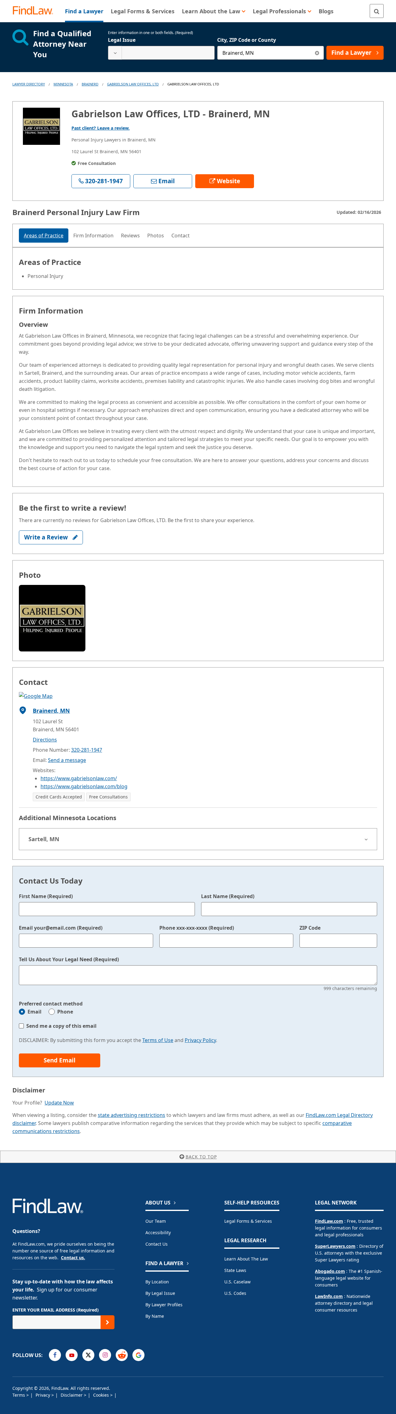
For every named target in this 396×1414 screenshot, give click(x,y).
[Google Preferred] (138, 1355)
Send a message (67, 760)
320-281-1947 (86, 749)
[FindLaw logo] (35, 11)
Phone (65, 1011)
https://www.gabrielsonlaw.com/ (79, 778)
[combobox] (161, 53)
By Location (157, 1282)
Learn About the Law (246, 1259)
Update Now (59, 1102)
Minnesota (63, 84)
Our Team (155, 1221)
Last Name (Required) (227, 896)
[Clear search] (317, 53)
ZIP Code (310, 927)
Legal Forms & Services (248, 1221)
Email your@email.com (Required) (60, 927)
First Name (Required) (46, 896)
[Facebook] (55, 1355)
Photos (155, 235)
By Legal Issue (160, 1293)
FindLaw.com (329, 1221)
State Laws (235, 1270)
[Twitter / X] (88, 1355)
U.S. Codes (235, 1293)
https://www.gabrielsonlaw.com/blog (84, 786)
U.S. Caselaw (237, 1282)
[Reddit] (122, 1355)
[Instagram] (105, 1355)
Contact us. (73, 1257)
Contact (180, 235)
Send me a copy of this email (61, 1026)
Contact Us (156, 1244)
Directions (45, 739)
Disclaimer (72, 1395)
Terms (19, 1395)
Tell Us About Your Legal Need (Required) (69, 959)
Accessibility (158, 1232)
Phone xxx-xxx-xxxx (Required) (196, 927)
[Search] (377, 11)
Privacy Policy (200, 1040)
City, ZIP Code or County (246, 40)
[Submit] (107, 1322)
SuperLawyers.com (335, 1246)
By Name (154, 1316)
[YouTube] (72, 1355)
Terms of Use (157, 1040)
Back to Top (201, 1157)
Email (34, 1011)
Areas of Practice (43, 235)
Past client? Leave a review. (100, 128)
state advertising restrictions (131, 1115)
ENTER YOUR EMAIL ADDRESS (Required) (55, 1310)
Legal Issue (122, 40)
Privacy (43, 1395)
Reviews (130, 235)
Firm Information (93, 235)
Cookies (101, 1395)
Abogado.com (330, 1271)
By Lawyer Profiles (164, 1305)
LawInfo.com (329, 1296)
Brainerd (90, 84)
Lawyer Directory (28, 84)
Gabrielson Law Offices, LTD (133, 84)
